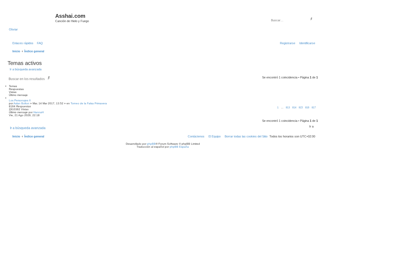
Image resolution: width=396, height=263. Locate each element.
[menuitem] (39, 43)
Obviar (13, 29)
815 (301, 107)
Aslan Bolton (21, 103)
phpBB (151, 143)
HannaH (38, 112)
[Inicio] (32, 17)
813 (288, 107)
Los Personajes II (20, 100)
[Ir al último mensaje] (45, 112)
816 (307, 107)
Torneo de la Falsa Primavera (89, 103)
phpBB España (179, 146)
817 (314, 107)
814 (294, 107)
